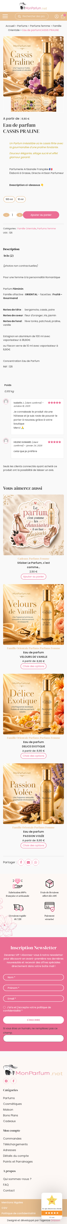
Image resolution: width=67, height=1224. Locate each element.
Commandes (12, 1138)
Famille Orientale (26, 228)
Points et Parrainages (18, 1161)
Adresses (9, 1150)
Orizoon (55, 1220)
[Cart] (64, 15)
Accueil (10, 26)
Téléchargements (15, 1144)
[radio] (9, 199)
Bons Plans (10, 1115)
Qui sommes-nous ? (17, 1179)
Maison (8, 1110)
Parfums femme (40, 26)
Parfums (22, 26)
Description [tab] (11, 249)
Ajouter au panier (41, 215)
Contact (9, 1190)
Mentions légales (12, 1202)
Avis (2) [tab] (8, 255)
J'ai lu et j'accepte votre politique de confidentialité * (27, 1009)
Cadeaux (23, 559)
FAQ (6, 1185)
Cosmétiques (12, 1104)
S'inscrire (33, 1020)
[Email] (28, 862)
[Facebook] (21, 862)
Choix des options (33, 666)
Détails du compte (16, 1156)
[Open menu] (5, 16)
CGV (4, 1208)
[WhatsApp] (35, 862)
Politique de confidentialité (19, 1213)
